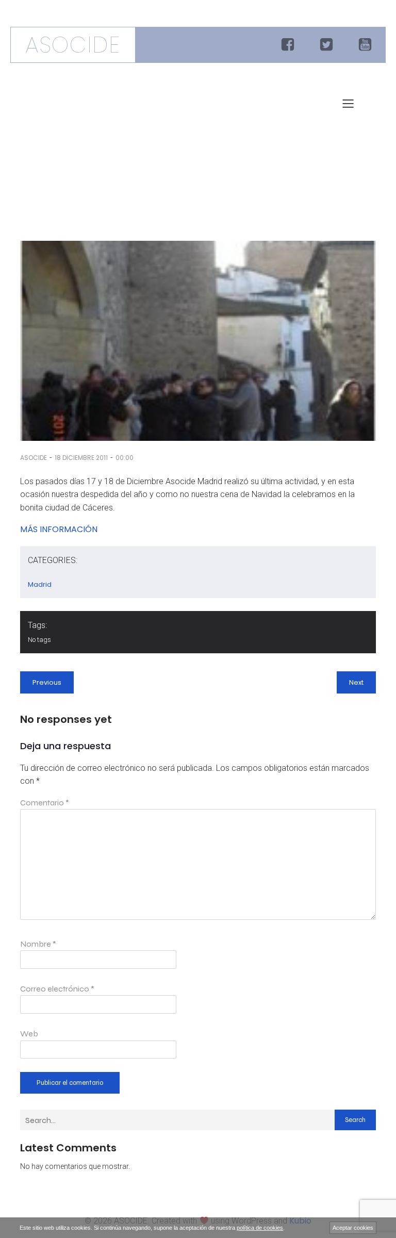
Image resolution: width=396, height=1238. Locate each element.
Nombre (38, 944)
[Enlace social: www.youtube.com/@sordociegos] (366, 45)
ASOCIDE (33, 457)
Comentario (44, 802)
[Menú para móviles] (348, 103)
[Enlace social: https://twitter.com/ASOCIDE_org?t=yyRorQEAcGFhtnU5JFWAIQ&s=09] (327, 45)
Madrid (40, 584)
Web (29, 1033)
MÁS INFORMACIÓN (58, 529)
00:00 (125, 457)
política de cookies (260, 1228)
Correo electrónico (57, 989)
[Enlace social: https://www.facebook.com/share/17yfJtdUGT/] (289, 45)
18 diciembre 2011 (81, 457)
